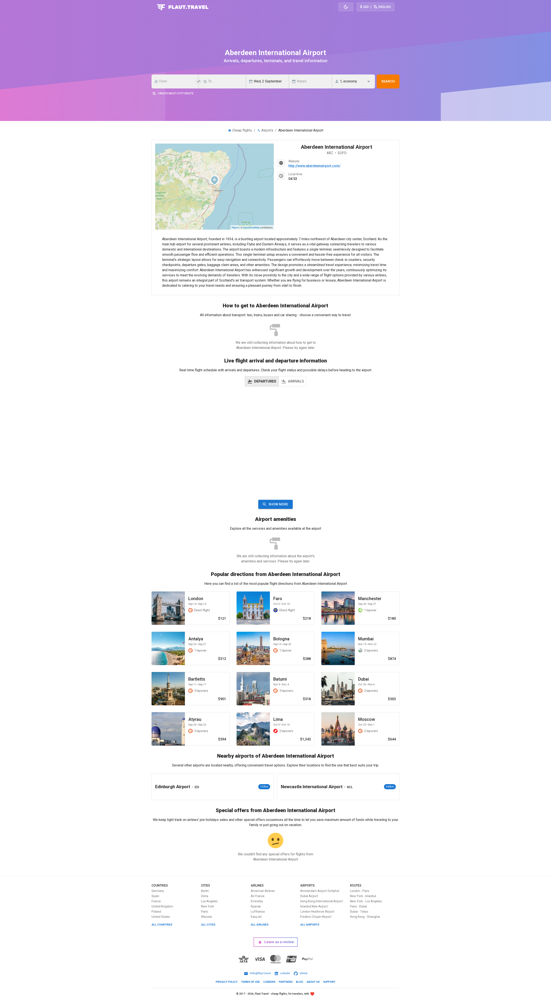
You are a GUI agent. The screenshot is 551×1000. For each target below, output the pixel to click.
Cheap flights (242, 130)
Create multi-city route (175, 93)
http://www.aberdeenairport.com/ (314, 166)
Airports (267, 130)
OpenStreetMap (251, 227)
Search (388, 81)
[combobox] (176, 81)
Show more (278, 504)
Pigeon (235, 227)
